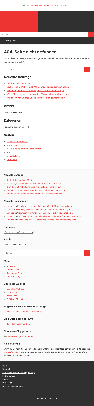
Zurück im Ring (13, 292)
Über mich (12, 159)
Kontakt (10, 152)
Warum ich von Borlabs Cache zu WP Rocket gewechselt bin (36, 98)
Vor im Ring (12, 296)
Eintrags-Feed (13, 270)
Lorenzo (10, 206)
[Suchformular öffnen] (19, 21)
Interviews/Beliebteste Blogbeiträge (24, 149)
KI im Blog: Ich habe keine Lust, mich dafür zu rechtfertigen (35, 90)
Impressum (12, 145)
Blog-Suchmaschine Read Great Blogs (24, 311)
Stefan (10, 209)
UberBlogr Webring (15, 289)
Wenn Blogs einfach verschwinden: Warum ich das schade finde (38, 94)
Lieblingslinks (13, 156)
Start (4, 366)
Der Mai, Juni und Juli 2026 (20, 83)
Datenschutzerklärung (17, 141)
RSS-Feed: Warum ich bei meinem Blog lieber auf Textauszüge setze (49, 216)
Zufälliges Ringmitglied (17, 299)
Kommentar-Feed (14, 273)
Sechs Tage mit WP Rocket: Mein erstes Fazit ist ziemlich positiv (38, 87)
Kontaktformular (11, 352)
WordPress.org (13, 276)
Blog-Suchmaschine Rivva (18, 324)
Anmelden (11, 266)
